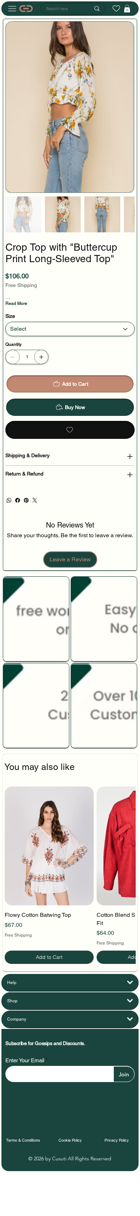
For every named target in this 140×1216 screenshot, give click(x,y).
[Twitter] (34, 500)
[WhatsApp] (9, 500)
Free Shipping (18, 935)
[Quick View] (49, 845)
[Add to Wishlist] (69, 430)
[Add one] (41, 357)
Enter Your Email (24, 1060)
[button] (127, 9)
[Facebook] (17, 500)
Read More (16, 303)
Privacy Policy (116, 1140)
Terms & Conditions (23, 1140)
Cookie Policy (70, 1140)
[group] (70, 875)
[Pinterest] (26, 500)
